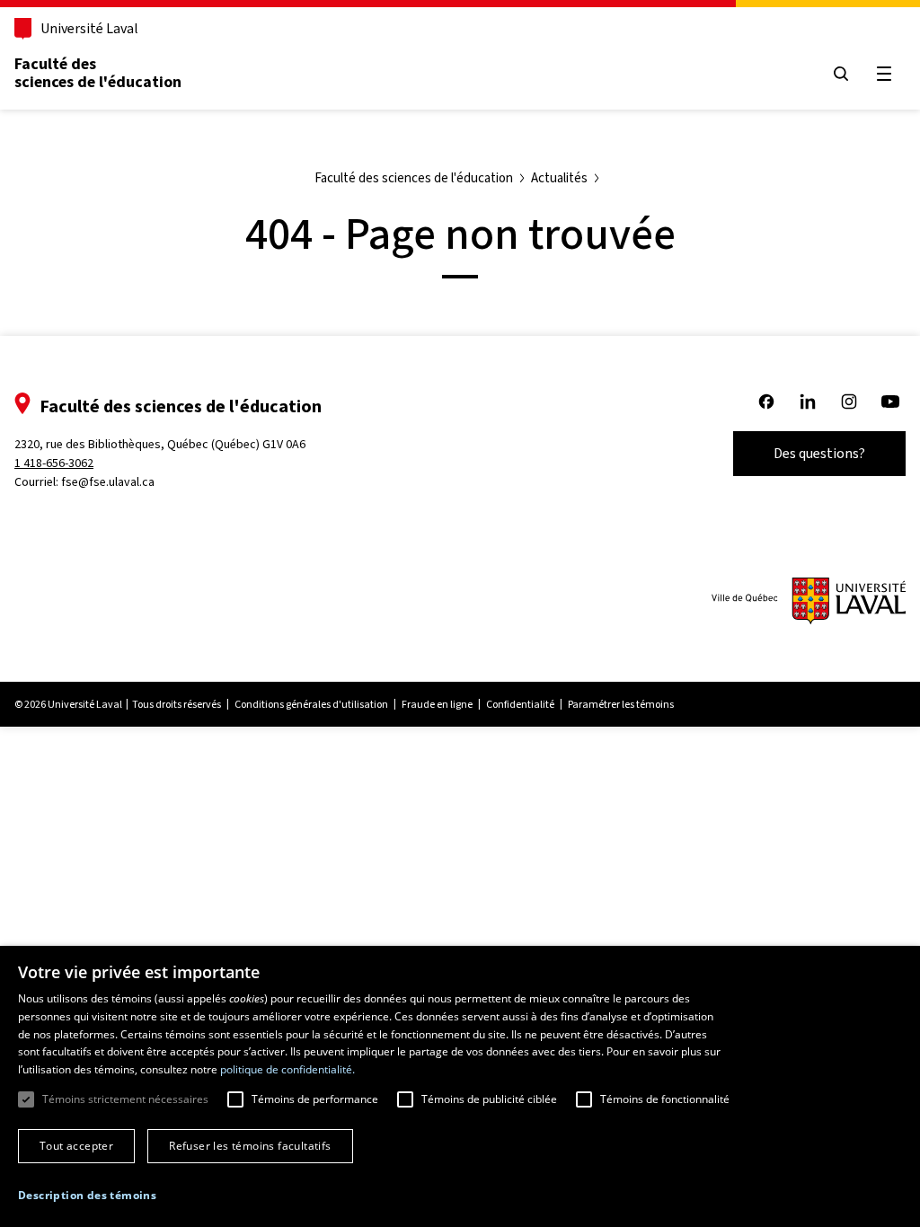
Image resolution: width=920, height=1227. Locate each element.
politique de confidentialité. (287, 1069)
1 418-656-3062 (53, 463)
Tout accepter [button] (76, 1145)
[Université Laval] (809, 601)
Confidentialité (520, 704)
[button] (87, 1195)
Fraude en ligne (437, 704)
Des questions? (819, 453)
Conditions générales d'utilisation (311, 704)
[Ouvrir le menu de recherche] (840, 73)
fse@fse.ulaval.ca (108, 481)
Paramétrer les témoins (621, 704)
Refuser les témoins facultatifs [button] (250, 1145)
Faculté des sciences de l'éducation (97, 73)
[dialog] (460, 1086)
